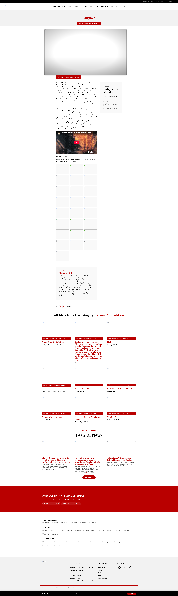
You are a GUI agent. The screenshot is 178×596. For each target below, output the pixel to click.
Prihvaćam (131, 593)
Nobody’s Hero (120, 388)
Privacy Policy (71, 587)
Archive (161, 1)
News (86, 6)
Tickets (152, 1)
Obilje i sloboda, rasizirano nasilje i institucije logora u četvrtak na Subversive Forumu (120, 460)
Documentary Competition (77, 570)
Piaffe (109, 342)
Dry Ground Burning (88, 418)
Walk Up (112, 417)
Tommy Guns (53, 342)
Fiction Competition (109, 315)
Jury (82, 6)
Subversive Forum (66, 6)
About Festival (146, 1)
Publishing (114, 6)
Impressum (92, 587)
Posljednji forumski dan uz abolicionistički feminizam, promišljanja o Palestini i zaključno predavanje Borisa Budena (55, 461)
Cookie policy (82, 587)
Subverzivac (122, 6)
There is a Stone (53, 417)
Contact (157, 1)
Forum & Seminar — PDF (71, 504)
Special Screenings (75, 578)
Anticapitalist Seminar (102, 6)
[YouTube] (124, 568)
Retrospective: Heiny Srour (77, 575)
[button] (84, 472)
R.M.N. (44, 389)
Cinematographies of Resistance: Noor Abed (81, 567)
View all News (87, 477)
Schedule (76, 6)
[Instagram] (119, 568)
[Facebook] (130, 568)
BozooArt (133, 587)
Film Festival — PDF (51, 504)
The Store (82, 388)
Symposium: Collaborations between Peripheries (82, 581)
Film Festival (56, 6)
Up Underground (168, 1)
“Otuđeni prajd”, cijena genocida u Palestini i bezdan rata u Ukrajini (87, 459)
